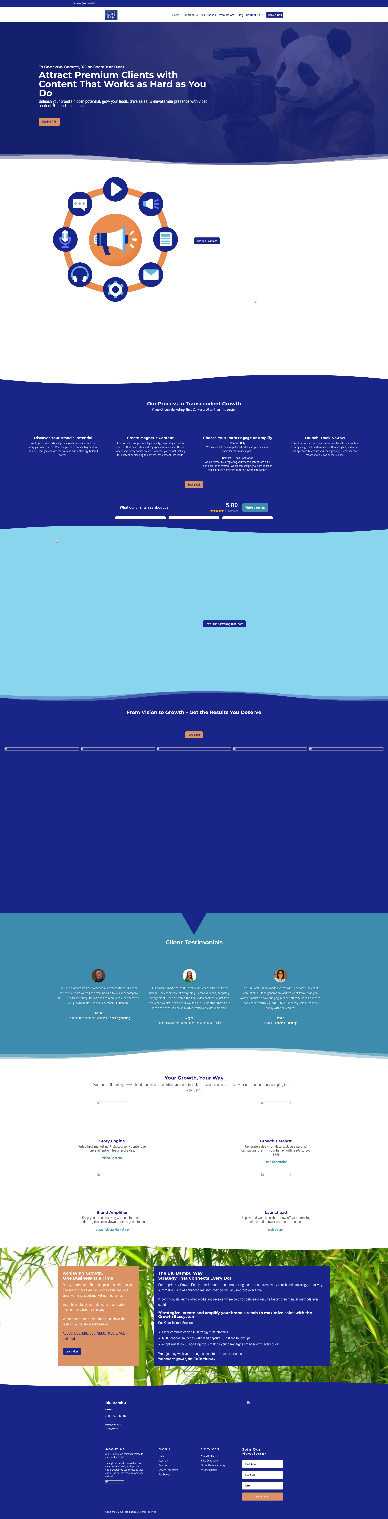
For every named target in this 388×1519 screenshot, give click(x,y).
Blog (240, 15)
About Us (163, 1460)
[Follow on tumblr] (306, 4)
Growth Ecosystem (168, 1469)
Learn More (72, 1351)
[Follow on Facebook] (269, 4)
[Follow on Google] (290, 4)
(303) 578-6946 (88, 3)
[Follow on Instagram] (284, 4)
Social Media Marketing (213, 1465)
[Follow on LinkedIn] (300, 4)
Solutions (189, 15)
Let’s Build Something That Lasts (224, 624)
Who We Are (226, 15)
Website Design (209, 1469)
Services (163, 1465)
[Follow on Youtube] (279, 4)
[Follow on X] (273, 3)
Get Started (164, 1474)
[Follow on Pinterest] (311, 4)
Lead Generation (209, 1460)
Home (175, 15)
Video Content (112, 1158)
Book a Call (49, 122)
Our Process (208, 15)
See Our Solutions (207, 241)
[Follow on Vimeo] (295, 4)
